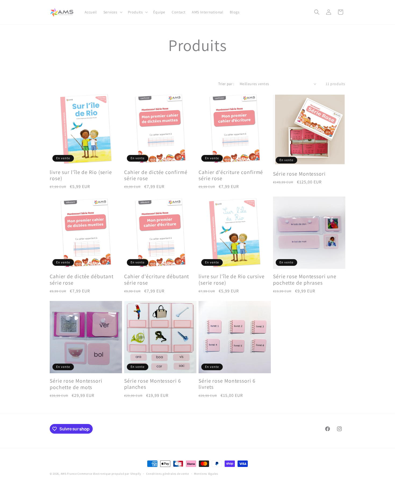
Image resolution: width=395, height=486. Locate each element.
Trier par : (226, 83)
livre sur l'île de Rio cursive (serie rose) (232, 279)
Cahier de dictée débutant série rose (81, 279)
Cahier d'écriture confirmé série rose (231, 175)
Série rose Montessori (299, 174)
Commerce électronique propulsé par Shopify (109, 474)
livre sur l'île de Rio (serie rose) (81, 175)
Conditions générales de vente (167, 474)
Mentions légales (206, 474)
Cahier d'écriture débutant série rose (156, 279)
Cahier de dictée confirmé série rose (156, 175)
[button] (112, 12)
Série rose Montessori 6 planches (152, 384)
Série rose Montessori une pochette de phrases (304, 279)
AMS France (69, 474)
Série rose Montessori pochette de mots (76, 384)
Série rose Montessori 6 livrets (227, 384)
